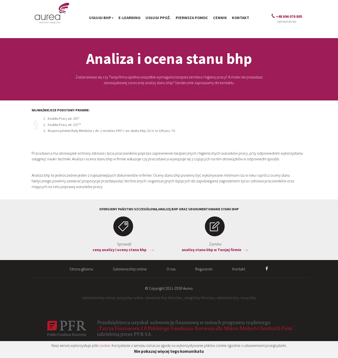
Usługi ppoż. (158, 17)
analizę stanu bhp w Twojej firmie (212, 249)
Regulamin (204, 268)
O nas (171, 268)
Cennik (220, 17)
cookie (104, 345)
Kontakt (240, 17)
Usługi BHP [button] (100, 17)
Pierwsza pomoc (192, 17)
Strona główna (81, 268)
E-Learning (130, 17)
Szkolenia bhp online (130, 268)
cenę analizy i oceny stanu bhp (120, 249)
